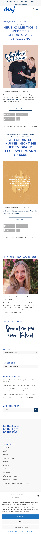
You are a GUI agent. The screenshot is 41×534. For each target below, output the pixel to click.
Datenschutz (22, 531)
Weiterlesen (20, 108)
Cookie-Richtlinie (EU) (21, 4)
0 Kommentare (22, 126)
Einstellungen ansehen (21, 527)
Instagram (6, 447)
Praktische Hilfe (23, 136)
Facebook (6, 472)
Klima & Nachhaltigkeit (26, 134)
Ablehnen (20, 522)
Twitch (5, 454)
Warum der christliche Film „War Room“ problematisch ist (17, 380)
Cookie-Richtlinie (13, 531)
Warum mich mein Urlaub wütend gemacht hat (14, 385)
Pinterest (6, 469)
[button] (38, 496)
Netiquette (9, 1)
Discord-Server (8, 458)
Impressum (30, 531)
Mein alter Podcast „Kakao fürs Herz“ (16, 483)
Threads (6, 465)
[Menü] (37, 9)
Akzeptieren (20, 516)
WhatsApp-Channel (10, 476)
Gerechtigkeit (11, 134)
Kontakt (16, 1)
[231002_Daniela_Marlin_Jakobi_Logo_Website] (17, 9)
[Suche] (33, 9)
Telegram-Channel (10, 480)
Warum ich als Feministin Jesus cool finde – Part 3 (15, 394)
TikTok (5, 462)
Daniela (20, 24)
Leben (13, 136)
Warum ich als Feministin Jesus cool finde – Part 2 (15, 398)
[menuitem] (9, 1)
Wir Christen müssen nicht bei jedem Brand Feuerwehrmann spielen (20, 147)
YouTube (6, 451)
